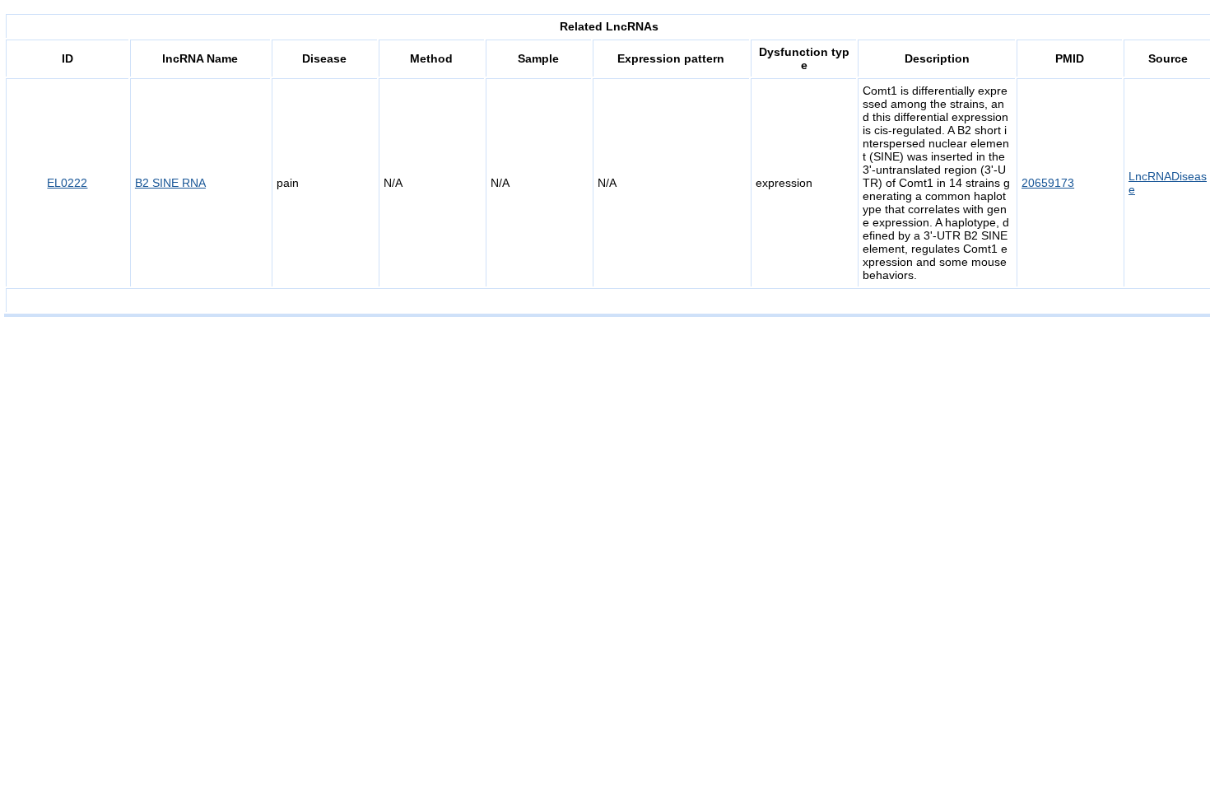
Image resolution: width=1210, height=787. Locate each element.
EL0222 (67, 182)
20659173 (1048, 182)
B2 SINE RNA (170, 182)
